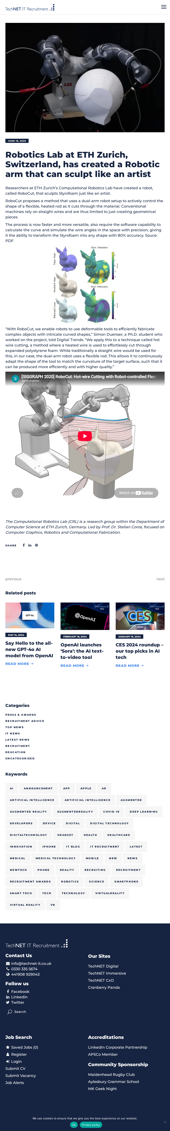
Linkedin (19, 997)
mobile (92, 858)
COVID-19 (111, 811)
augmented (131, 800)
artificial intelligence (87, 800)
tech (47, 893)
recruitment (128, 869)
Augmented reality (28, 811)
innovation (21, 846)
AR (104, 788)
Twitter (17, 1002)
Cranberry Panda (104, 987)
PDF (9, 241)
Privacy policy (91, 1124)
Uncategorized (20, 758)
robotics (70, 881)
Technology (73, 893)
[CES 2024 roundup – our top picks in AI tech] (140, 616)
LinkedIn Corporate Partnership (117, 1047)
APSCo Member (103, 1054)
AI (12, 788)
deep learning (144, 811)
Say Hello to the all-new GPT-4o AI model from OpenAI (29, 649)
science (96, 881)
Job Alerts (14, 1082)
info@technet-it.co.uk (31, 963)
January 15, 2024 (129, 636)
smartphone (126, 881)
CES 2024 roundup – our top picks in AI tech (139, 651)
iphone (49, 846)
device (49, 823)
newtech (18, 869)
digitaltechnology (28, 834)
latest (136, 846)
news (133, 858)
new (113, 858)
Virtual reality (25, 904)
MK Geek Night (102, 1088)
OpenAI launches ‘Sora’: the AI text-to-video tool (82, 651)
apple (86, 788)
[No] (165, 1122)
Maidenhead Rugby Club (111, 1074)
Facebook (20, 991)
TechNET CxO (101, 980)
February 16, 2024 (75, 636)
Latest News (17, 739)
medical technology (56, 858)
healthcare (118, 834)
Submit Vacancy (20, 1075)
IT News (12, 733)
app (66, 788)
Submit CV (15, 1068)
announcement (38, 788)
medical (18, 858)
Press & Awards (20, 714)
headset (65, 834)
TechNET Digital (103, 966)
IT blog (73, 846)
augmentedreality (75, 811)
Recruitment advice (24, 721)
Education (15, 752)
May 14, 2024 (16, 635)
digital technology (109, 823)
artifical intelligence (32, 800)
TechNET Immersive (107, 973)
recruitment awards (30, 881)
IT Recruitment (105, 846)
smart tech (21, 893)
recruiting (95, 869)
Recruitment (17, 745)
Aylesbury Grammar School (113, 1081)
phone (44, 869)
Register (18, 1054)
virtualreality (110, 893)
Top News (14, 727)
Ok (74, 1124)
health (90, 834)
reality (67, 869)
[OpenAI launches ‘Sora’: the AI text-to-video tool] (85, 616)
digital (73, 823)
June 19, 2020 (17, 141)
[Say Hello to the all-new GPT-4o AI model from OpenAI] (29, 615)
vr (53, 904)
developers (21, 823)
